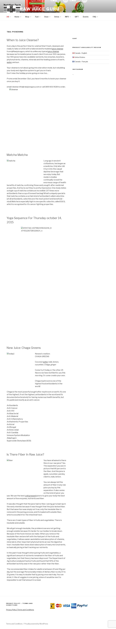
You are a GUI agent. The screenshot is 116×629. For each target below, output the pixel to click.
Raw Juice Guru (39, 8)
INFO (67, 17)
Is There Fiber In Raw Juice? (25, 454)
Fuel (37, 17)
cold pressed (30, 496)
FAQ (94, 17)
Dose (46, 17)
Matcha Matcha (17, 155)
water (9, 62)
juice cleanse (57, 49)
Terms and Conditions (14, 624)
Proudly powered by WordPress (36, 624)
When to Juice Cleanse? (23, 40)
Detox (56, 17)
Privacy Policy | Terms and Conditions (20, 610)
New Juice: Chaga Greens (24, 347)
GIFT (77, 17)
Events (85, 17)
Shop (27, 17)
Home (16, 17)
